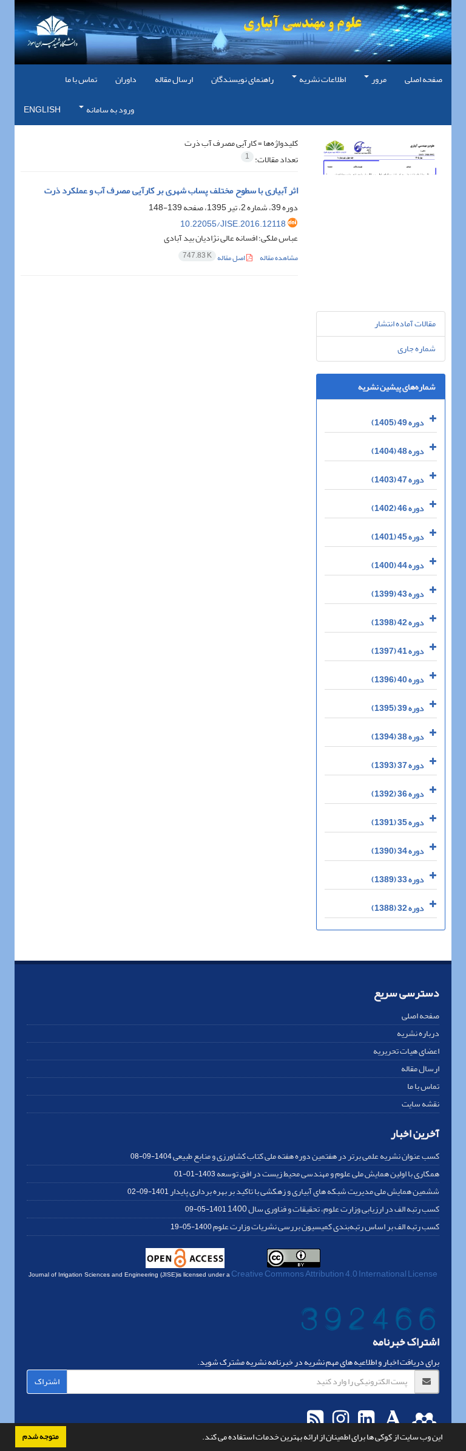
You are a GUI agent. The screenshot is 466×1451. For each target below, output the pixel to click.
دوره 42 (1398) (397, 622)
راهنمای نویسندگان (242, 79)
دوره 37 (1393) (397, 765)
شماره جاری (416, 348)
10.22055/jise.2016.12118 (233, 224)
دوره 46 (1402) (397, 508)
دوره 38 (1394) (397, 737)
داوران (126, 79)
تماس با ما (81, 79)
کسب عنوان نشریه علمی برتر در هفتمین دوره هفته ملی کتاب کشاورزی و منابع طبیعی (306, 1156)
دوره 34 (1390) (397, 851)
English (42, 109)
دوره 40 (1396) (397, 679)
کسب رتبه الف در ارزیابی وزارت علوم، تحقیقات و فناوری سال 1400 (333, 1209)
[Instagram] (339, 1419)
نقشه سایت (420, 1104)
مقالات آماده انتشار (405, 323)
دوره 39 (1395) (397, 708)
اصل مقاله (214, 258)
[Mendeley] (422, 1419)
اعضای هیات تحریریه (406, 1051)
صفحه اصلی (423, 79)
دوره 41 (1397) (397, 651)
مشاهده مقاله (279, 258)
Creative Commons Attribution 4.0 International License (334, 1274)
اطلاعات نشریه (322, 79)
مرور (378, 79)
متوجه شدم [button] (40, 1436)
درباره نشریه (418, 1033)
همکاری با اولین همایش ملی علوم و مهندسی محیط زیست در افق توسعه (328, 1173)
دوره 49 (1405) (397, 422)
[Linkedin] (364, 1419)
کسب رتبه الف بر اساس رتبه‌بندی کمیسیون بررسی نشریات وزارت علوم (326, 1226)
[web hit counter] (368, 1322)
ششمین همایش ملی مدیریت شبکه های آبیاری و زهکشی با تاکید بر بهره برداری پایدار (304, 1191)
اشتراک (47, 1381)
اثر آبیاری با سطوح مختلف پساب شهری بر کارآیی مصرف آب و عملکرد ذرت (171, 190)
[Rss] (315, 1419)
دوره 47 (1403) (397, 480)
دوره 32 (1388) (397, 908)
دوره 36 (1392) (397, 794)
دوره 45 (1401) (397, 537)
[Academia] (391, 1419)
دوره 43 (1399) (397, 594)
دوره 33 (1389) (397, 879)
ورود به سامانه (109, 109)
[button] (199, 1438)
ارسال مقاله (174, 79)
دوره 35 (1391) (397, 822)
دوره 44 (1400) (397, 565)
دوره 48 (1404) (397, 451)
